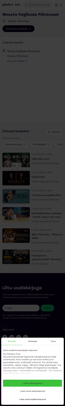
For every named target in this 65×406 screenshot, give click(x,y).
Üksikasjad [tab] (32, 341)
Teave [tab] (53, 341)
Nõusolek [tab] (12, 341)
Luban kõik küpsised (32, 383)
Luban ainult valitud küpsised (32, 391)
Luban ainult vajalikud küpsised (32, 399)
